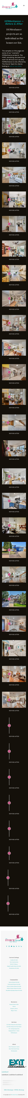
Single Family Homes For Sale (14, 966)
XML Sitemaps (8, 1090)
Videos (14, 1006)
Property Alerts (14, 1008)
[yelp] (16, 946)
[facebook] (6, 946)
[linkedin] (14, 946)
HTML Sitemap (19, 1090)
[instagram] (9, 946)
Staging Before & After (14, 1030)
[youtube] (11, 946)
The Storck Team (14, 1094)
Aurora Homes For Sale (14, 982)
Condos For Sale (14, 960)
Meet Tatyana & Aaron (14, 1046)
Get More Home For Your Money (14, 1024)
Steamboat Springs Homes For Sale (14, 990)
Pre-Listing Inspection (14, 1028)
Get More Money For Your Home (14, 1026)
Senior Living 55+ (14, 964)
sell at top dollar (16, 66)
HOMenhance (14, 1032)
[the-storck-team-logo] (10, 3)
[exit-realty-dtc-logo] (16, 1060)
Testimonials (14, 1051)
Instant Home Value (14, 1004)
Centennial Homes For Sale (14, 984)
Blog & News (14, 1010)
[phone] (21, 946)
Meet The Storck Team (14, 1049)
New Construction (14, 962)
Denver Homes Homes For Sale (14, 986)
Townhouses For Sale (14, 968)
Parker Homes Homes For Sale (14, 988)
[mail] (18, 946)
